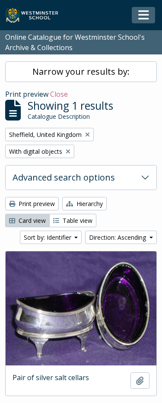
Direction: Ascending (118, 237)
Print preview (36, 204)
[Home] (35, 15)
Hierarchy (89, 204)
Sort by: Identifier (48, 237)
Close (59, 94)
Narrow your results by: (81, 71)
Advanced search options (64, 177)
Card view (31, 220)
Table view (76, 220)
